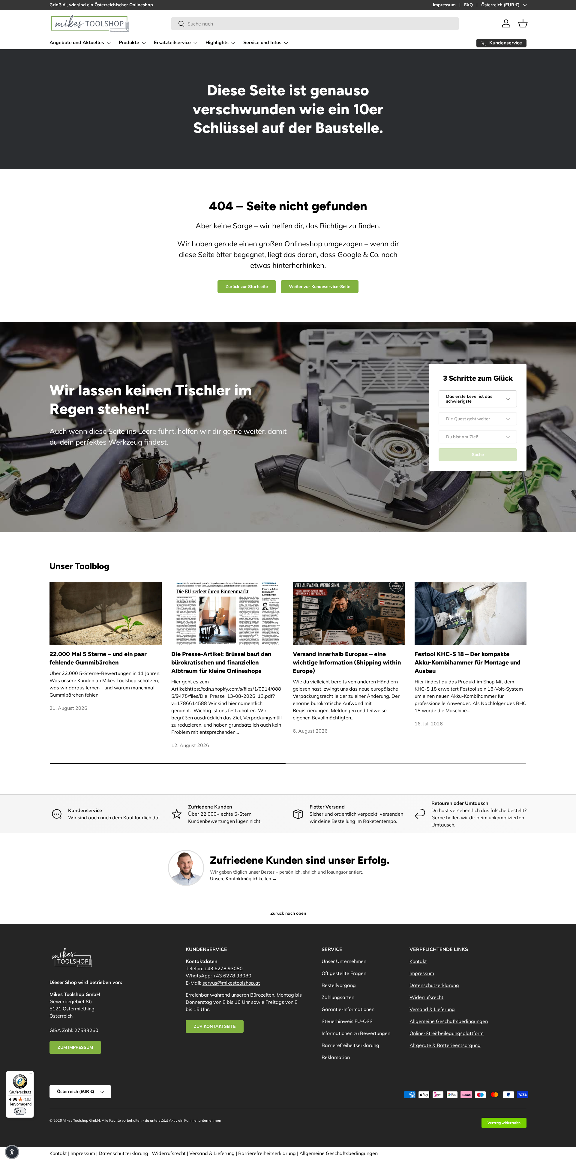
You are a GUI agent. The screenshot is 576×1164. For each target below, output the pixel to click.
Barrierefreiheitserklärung (350, 1045)
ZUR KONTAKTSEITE (215, 1026)
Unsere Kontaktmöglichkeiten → (243, 878)
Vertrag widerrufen (504, 1122)
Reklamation (336, 1057)
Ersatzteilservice (172, 42)
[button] (523, 23)
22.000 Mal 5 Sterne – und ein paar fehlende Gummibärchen (98, 658)
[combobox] (315, 23)
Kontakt (418, 961)
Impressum (444, 5)
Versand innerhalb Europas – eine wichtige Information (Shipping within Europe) (347, 662)
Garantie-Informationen (348, 1009)
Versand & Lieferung (432, 1009)
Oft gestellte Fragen (344, 973)
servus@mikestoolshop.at (231, 983)
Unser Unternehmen (344, 961)
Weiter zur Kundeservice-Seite (319, 286)
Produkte (129, 42)
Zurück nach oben (288, 913)
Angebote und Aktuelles (77, 42)
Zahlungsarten (338, 997)
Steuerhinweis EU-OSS (347, 1021)
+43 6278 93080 (223, 968)
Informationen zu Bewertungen (356, 1033)
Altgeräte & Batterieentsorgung (445, 1045)
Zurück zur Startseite (247, 286)
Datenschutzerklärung (434, 985)
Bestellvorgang (339, 985)
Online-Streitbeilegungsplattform (447, 1033)
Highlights (217, 42)
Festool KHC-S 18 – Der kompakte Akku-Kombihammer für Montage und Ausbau (467, 662)
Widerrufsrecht (426, 997)
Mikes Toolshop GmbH (81, 1120)
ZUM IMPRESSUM (75, 1047)
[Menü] (30, 1074)
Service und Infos (262, 42)
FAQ (468, 5)
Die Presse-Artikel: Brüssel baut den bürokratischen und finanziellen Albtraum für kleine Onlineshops (221, 662)
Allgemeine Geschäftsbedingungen (449, 1021)
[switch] (20, 1111)
